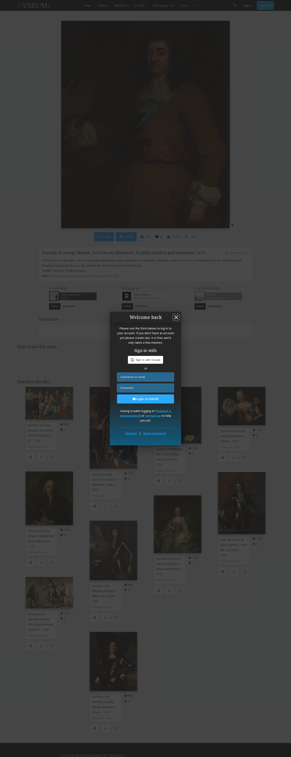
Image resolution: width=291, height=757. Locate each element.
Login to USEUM (146, 399)
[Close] (176, 317)
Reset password (154, 433)
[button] (145, 360)
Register (131, 433)
